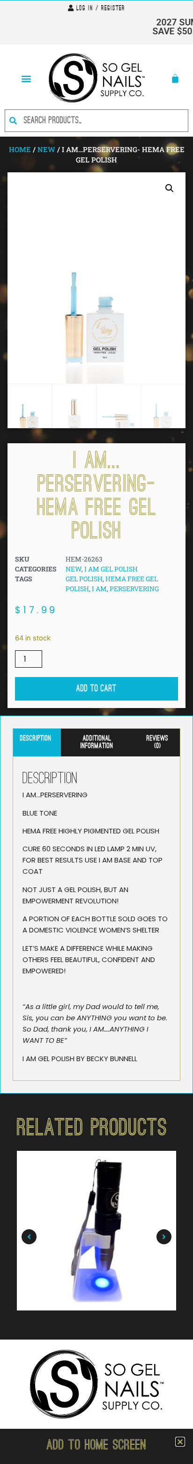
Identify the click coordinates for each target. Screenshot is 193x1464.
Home (20, 149)
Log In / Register (100, 9)
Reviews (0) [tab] (158, 742)
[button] (26, 78)
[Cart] (175, 78)
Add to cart (96, 688)
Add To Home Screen (96, 1446)
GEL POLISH (84, 578)
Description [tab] (36, 738)
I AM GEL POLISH (111, 568)
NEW (46, 149)
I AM (99, 588)
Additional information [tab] (97, 742)
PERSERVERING (134, 588)
